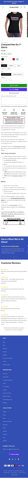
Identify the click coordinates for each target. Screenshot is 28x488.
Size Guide (5, 376)
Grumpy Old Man (7, 421)
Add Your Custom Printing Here (8, 96)
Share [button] (4, 228)
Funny (4, 415)
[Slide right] (17, 40)
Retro (4, 428)
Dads (4, 418)
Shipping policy (14, 474)
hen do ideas (13, 205)
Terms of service (22, 472)
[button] (2, 7)
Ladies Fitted (6, 74)
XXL (9, 68)
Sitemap (5, 402)
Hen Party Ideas (7, 393)
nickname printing (17, 175)
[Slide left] (10, 40)
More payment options (14, 92)
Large (18, 65)
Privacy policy (14, 472)
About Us (5, 373)
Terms (4, 361)
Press (4, 383)
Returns (5, 351)
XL (3, 68)
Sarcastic (5, 424)
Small (4, 65)
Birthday (5, 434)
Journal (5, 389)
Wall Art (5, 440)
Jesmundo (10, 470)
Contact (5, 355)
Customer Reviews (7, 380)
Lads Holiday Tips (7, 399)
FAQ (4, 345)
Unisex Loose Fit (17, 74)
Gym (4, 437)
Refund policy (6, 364)
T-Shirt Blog (6, 386)
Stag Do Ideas (6, 396)
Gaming (5, 431)
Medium (11, 65)
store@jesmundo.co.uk (7, 216)
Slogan (4, 411)
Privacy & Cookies (7, 358)
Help (4, 342)
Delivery (5, 348)
